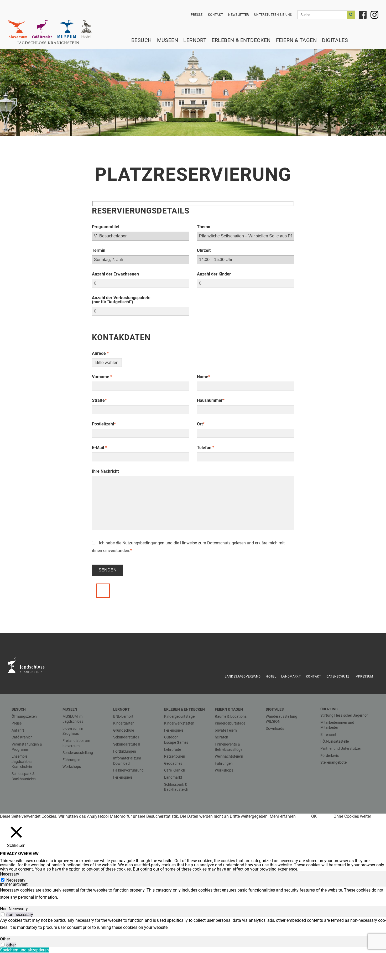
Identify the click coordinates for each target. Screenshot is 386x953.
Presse (197, 15)
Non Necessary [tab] (14, 908)
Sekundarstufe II (126, 744)
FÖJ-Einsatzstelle (334, 741)
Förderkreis (329, 755)
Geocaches (173, 763)
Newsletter (238, 15)
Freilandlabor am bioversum (76, 743)
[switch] (2, 914)
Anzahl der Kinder (214, 274)
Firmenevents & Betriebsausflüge (228, 747)
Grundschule (123, 730)
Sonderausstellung (77, 753)
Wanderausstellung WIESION (281, 719)
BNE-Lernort (123, 716)
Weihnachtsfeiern (229, 756)
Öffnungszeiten (24, 716)
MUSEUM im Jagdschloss (72, 719)
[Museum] (67, 29)
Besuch (141, 40)
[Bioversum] (17, 29)
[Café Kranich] (42, 29)
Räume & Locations (231, 716)
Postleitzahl (104, 423)
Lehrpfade (172, 749)
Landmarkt (291, 676)
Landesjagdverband (242, 676)
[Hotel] (86, 29)
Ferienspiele (122, 777)
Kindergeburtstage (179, 716)
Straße (99, 400)
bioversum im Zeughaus (73, 731)
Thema (203, 226)
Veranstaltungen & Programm (27, 747)
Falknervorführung (128, 770)
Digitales (335, 40)
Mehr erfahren (283, 816)
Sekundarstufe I (126, 737)
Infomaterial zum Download (127, 760)
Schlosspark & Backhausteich (24, 776)
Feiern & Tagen (296, 40)
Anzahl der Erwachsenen (115, 274)
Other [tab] (5, 938)
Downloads (275, 728)
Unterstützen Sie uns (273, 15)
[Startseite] (51, 43)
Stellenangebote (333, 762)
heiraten (221, 737)
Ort (201, 423)
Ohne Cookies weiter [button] (352, 816)
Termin (98, 250)
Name (203, 376)
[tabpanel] (193, 894)
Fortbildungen (124, 751)
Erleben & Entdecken (241, 40)
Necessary (15, 880)
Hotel (271, 676)
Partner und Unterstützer (340, 748)
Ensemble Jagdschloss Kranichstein (22, 761)
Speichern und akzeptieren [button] (24, 949)
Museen (167, 40)
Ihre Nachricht (105, 471)
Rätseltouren (174, 756)
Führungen (71, 760)
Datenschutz (219, 542)
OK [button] (314, 816)
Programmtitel (105, 226)
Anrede (100, 353)
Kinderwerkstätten (179, 723)
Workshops (71, 766)
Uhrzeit (204, 250)
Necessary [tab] (9, 874)
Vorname (102, 376)
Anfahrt (18, 730)
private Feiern (226, 730)
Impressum (363, 676)
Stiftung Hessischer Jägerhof (344, 715)
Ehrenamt (328, 734)
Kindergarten (123, 723)
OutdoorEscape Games (176, 739)
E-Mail (99, 447)
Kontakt (215, 15)
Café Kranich (22, 737)
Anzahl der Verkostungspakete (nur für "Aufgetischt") (121, 299)
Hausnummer (211, 400)
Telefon (205, 447)
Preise (17, 723)
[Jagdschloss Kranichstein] (29, 665)
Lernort (194, 40)
